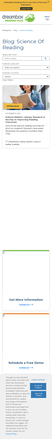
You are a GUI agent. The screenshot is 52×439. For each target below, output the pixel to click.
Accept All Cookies (38, 386)
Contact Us (24, 304)
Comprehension (13, 142)
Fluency (22, 142)
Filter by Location (10, 73)
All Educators (13, 106)
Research (29, 142)
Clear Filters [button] (7, 80)
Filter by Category (10, 64)
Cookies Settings (38, 379)
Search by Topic (9, 55)
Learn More (26, 9)
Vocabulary (15, 144)
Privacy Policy (11, 434)
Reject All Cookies (38, 394)
